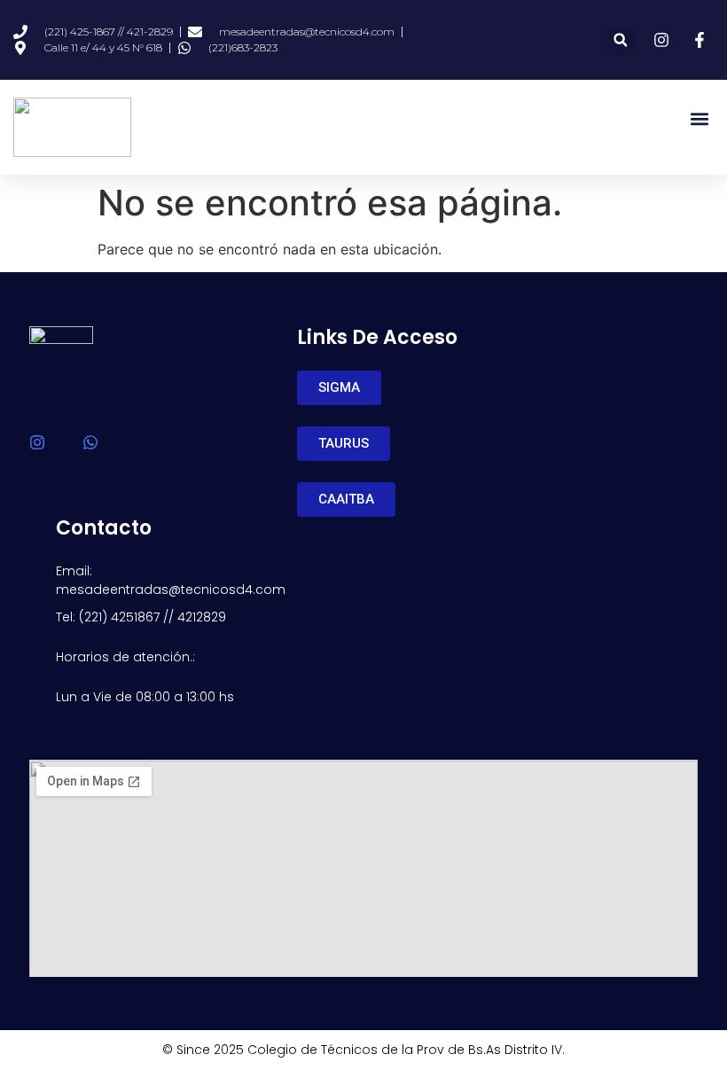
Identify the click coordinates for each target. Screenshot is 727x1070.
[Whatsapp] (90, 442)
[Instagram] (37, 442)
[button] (620, 40)
